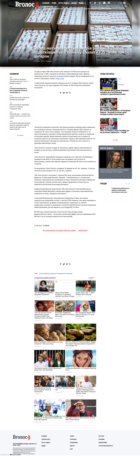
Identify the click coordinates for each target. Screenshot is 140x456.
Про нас (101, 436)
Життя (72, 446)
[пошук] (125, 6)
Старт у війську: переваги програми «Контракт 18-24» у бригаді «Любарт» (19, 81)
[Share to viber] (69, 93)
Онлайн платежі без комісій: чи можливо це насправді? (19, 98)
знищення (61, 273)
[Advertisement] (65, 110)
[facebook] (89, 3)
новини (69, 273)
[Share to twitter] (63, 93)
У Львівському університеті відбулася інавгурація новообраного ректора (120, 190)
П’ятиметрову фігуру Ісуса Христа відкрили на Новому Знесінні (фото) (18, 90)
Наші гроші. (60, 78)
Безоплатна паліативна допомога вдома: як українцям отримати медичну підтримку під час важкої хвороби (20, 126)
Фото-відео (45, 442)
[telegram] (100, 3)
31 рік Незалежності (90, 9)
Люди (73, 3)
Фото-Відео (63, 3)
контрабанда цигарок (48, 273)
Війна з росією (106, 9)
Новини (45, 3)
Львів (81, 3)
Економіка (74, 442)
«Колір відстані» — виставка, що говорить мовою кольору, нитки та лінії (20, 116)
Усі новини (20, 135)
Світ (71, 449)
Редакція (48, 61)
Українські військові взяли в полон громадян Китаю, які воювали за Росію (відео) (114, 171)
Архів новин (103, 442)
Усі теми (115, 140)
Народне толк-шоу (73, 9)
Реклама (101, 439)
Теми (54, 3)
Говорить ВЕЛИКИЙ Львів (54, 9)
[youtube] (109, 3)
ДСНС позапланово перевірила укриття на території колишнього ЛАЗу (19, 107)
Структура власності (106, 446)
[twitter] (95, 3)
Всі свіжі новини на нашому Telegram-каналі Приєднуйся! (65, 230)
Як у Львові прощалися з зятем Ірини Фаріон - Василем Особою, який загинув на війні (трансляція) (115, 112)
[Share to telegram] (66, 93)
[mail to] (104, 3)
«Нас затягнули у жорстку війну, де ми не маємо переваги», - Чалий (114, 131)
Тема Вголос (45, 439)
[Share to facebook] (60, 93)
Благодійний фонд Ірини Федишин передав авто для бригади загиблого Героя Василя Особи (114, 92)
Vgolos (27, 5)
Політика (73, 439)
